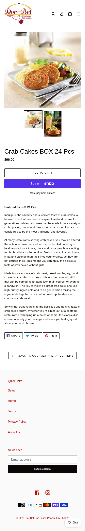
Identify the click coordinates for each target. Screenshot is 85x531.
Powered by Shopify (58, 518)
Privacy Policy (17, 421)
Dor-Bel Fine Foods (36, 518)
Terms (12, 411)
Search (12, 390)
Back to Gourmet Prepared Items (45, 355)
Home (12, 400)
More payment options (42, 192)
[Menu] (78, 13)
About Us (14, 432)
